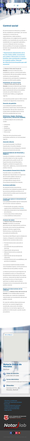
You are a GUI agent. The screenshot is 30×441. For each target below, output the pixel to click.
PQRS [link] (22, 208)
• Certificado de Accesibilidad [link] (11, 407)
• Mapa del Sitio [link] (8, 410)
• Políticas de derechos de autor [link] (12, 405)
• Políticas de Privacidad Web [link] (11, 408)
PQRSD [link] (22, 117)
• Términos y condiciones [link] (10, 400)
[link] (2, 5)
